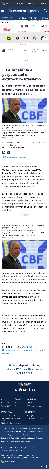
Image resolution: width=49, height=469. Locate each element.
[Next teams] (46, 38)
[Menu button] (2, 11)
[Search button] (45, 11)
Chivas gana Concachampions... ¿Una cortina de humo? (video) (23, 350)
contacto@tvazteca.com (33, 416)
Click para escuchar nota (16, 157)
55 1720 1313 (29, 418)
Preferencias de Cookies (28, 428)
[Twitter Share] (8, 152)
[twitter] (16, 390)
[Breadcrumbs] (5, 50)
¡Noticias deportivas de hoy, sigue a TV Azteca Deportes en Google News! (24, 369)
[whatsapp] (33, 390)
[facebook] (29, 390)
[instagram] (20, 390)
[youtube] (25, 390)
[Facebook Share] (3, 152)
